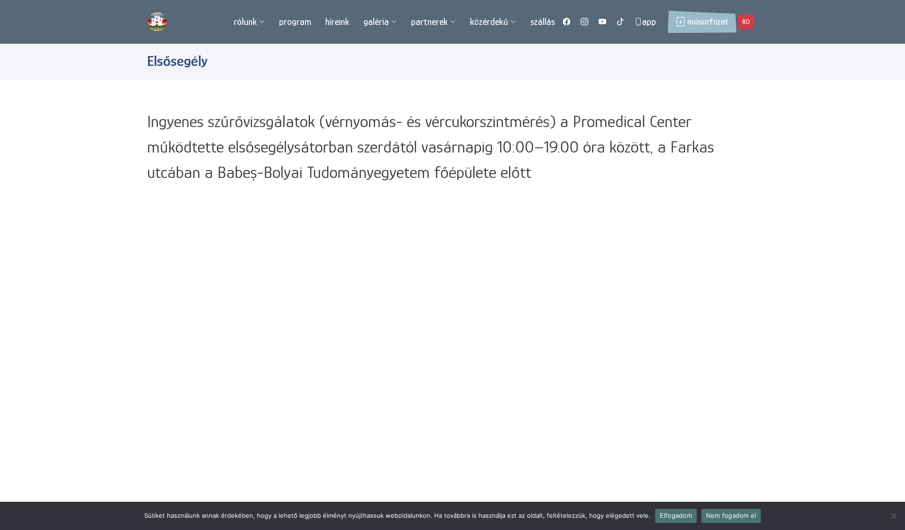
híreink (337, 21)
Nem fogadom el (731, 515)
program (295, 21)
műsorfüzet (707, 21)
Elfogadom (676, 515)
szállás (542, 21)
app (649, 21)
